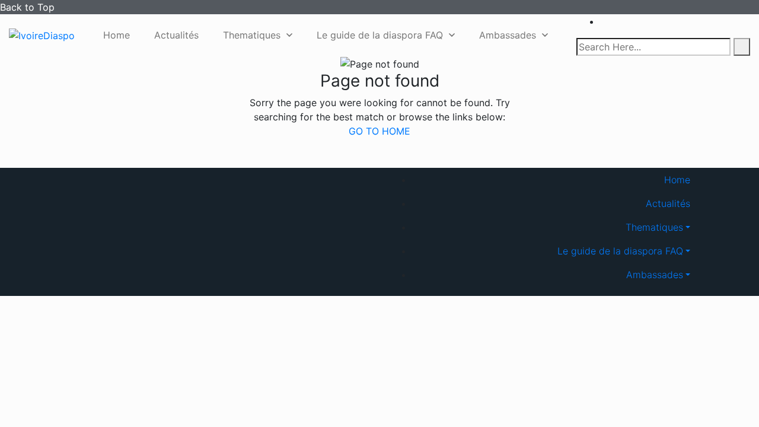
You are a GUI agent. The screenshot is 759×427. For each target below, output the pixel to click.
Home (116, 35)
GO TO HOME (379, 131)
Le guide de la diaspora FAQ (380, 35)
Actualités (176, 35)
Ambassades (507, 35)
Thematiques (251, 35)
